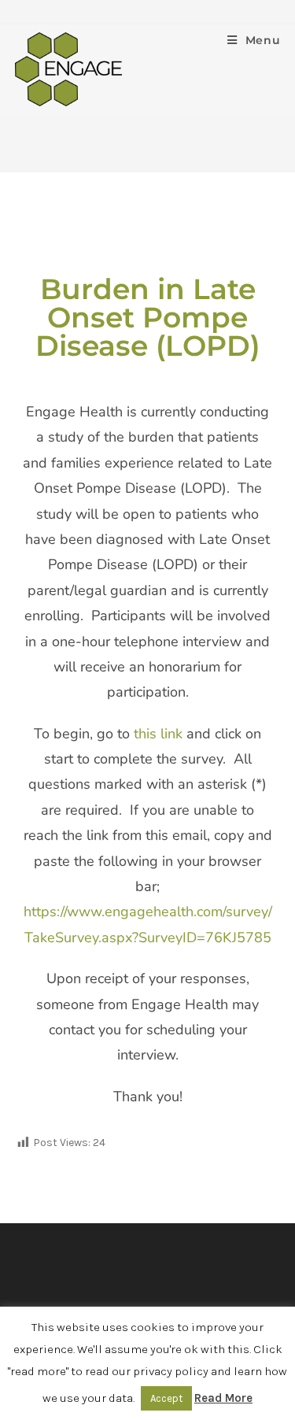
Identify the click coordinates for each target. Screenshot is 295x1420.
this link (158, 733)
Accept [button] (166, 1398)
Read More (223, 1398)
